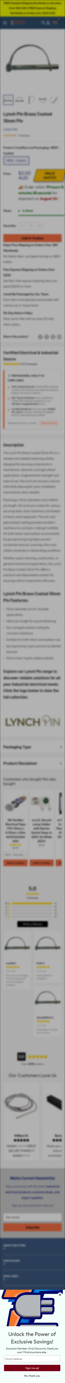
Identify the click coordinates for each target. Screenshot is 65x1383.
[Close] (60, 1294)
